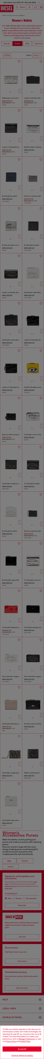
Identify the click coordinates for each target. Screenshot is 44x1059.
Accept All (22, 1049)
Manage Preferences (27, 1039)
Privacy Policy (11, 1041)
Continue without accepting (22, 1055)
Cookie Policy (25, 1041)
